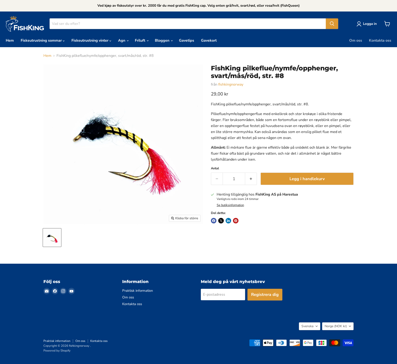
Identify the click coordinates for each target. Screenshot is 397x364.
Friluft (140, 40)
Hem (10, 40)
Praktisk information (137, 290)
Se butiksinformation (230, 205)
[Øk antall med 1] (251, 179)
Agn (122, 40)
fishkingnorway (230, 84)
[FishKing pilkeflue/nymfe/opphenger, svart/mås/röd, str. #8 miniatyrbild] (52, 237)
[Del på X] (221, 220)
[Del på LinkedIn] (228, 220)
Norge (336, 326)
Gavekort (209, 40)
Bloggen (162, 40)
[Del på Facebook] (213, 220)
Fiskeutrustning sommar (42, 40)
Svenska (307, 326)
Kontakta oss (380, 40)
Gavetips (186, 40)
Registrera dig (265, 294)
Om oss (355, 40)
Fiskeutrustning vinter (90, 40)
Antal (215, 168)
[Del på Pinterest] (235, 220)
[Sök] (332, 23)
